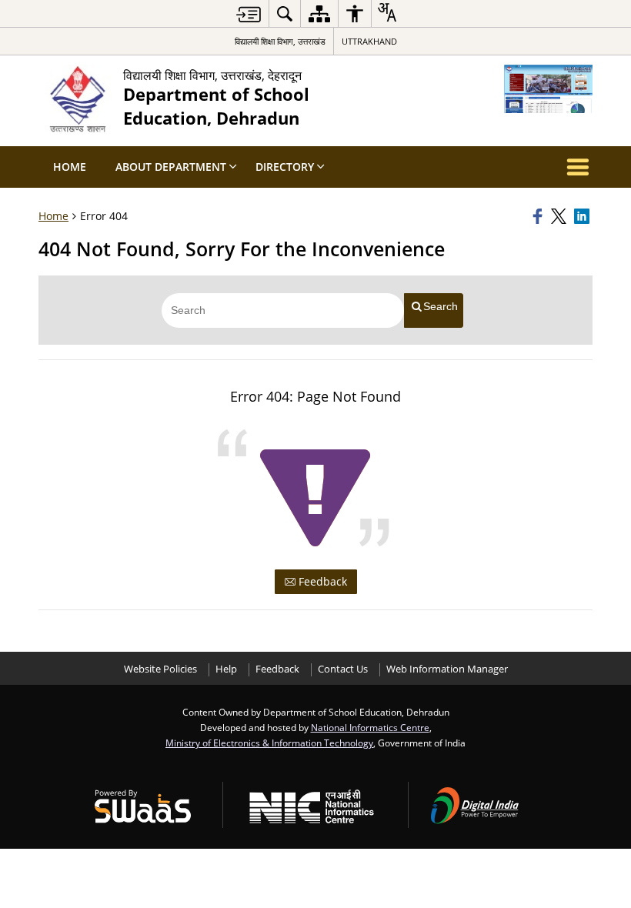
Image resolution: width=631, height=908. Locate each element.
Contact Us (343, 669)
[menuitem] (284, 13)
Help (226, 669)
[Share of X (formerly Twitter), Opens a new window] (560, 216)
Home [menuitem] (69, 166)
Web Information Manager (447, 669)
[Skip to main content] (249, 14)
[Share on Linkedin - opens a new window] (583, 216)
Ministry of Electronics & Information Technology (269, 742)
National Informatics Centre (370, 727)
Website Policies (160, 669)
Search (440, 306)
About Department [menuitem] (170, 166)
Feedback (321, 581)
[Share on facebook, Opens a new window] (539, 216)
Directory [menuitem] (284, 166)
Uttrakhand (369, 41)
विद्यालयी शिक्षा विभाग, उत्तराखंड (280, 41)
